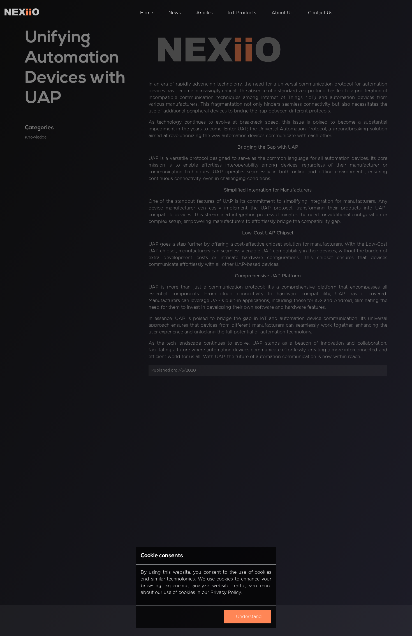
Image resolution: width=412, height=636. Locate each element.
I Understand (247, 617)
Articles (204, 13)
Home (146, 13)
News (174, 13)
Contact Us (320, 13)
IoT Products (242, 13)
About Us (282, 13)
